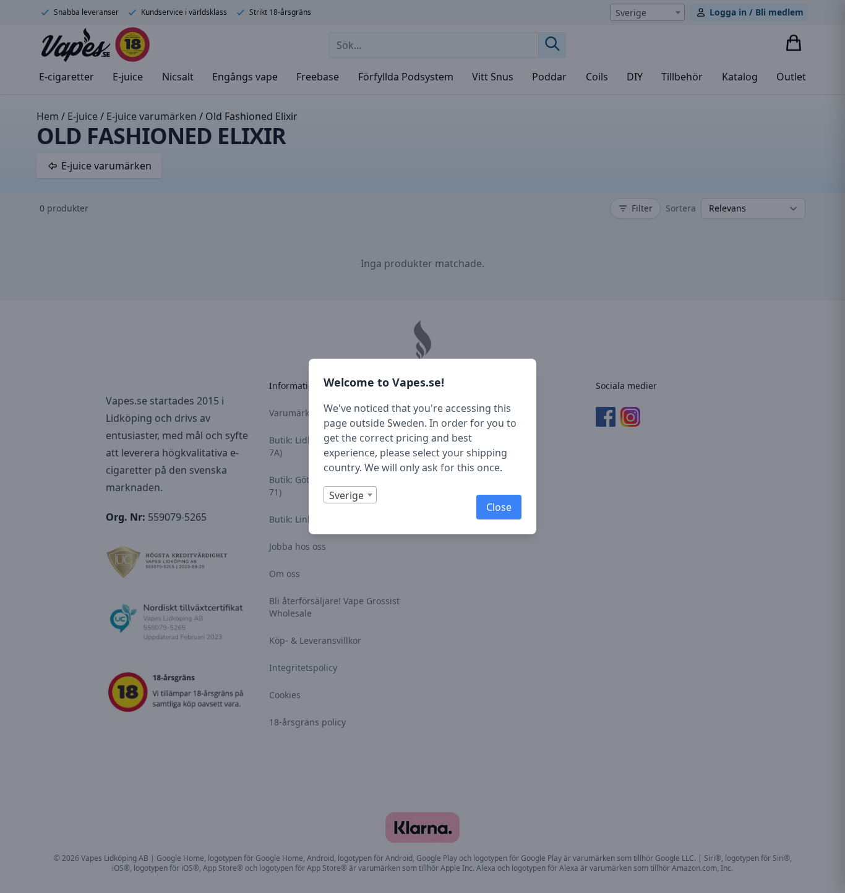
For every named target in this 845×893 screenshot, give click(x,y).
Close (499, 507)
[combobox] (350, 494)
